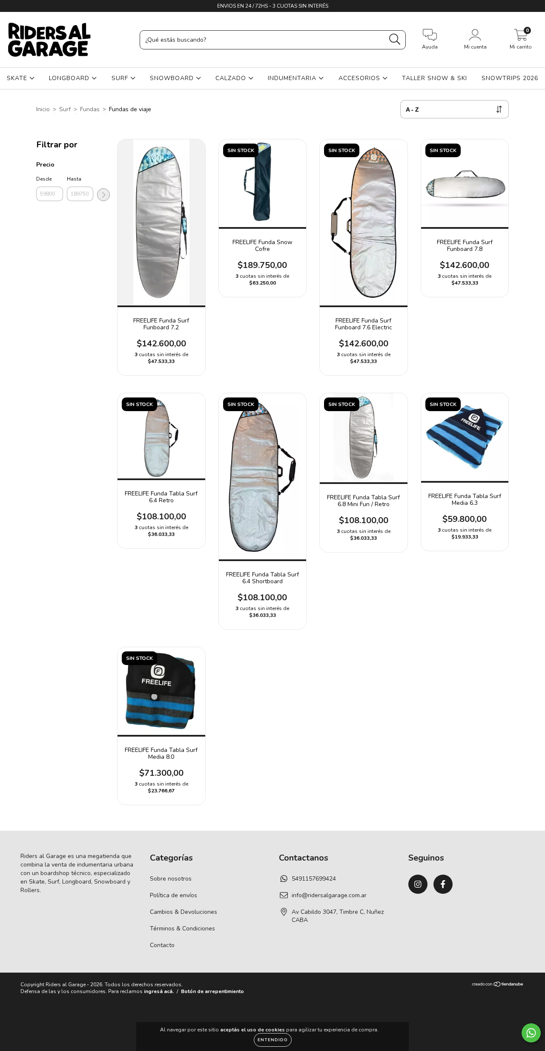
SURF (121, 78)
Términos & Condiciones (182, 928)
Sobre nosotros (171, 879)
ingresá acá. (159, 991)
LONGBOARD (70, 78)
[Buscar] (395, 39)
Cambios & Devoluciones (183, 912)
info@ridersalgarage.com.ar (329, 895)
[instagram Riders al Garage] (12, 6)
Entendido (273, 1040)
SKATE (18, 78)
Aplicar (103, 194)
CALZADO (231, 78)
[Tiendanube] (498, 985)
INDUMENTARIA (293, 78)
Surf (65, 109)
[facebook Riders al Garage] (24, 6)
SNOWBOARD (173, 78)
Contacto (162, 945)
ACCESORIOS (360, 78)
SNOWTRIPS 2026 (510, 78)
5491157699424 (314, 879)
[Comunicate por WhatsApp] (531, 1032)
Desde (44, 179)
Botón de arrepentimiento (212, 991)
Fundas (90, 109)
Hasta (74, 179)
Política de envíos (173, 895)
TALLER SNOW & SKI (434, 78)
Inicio (43, 109)
